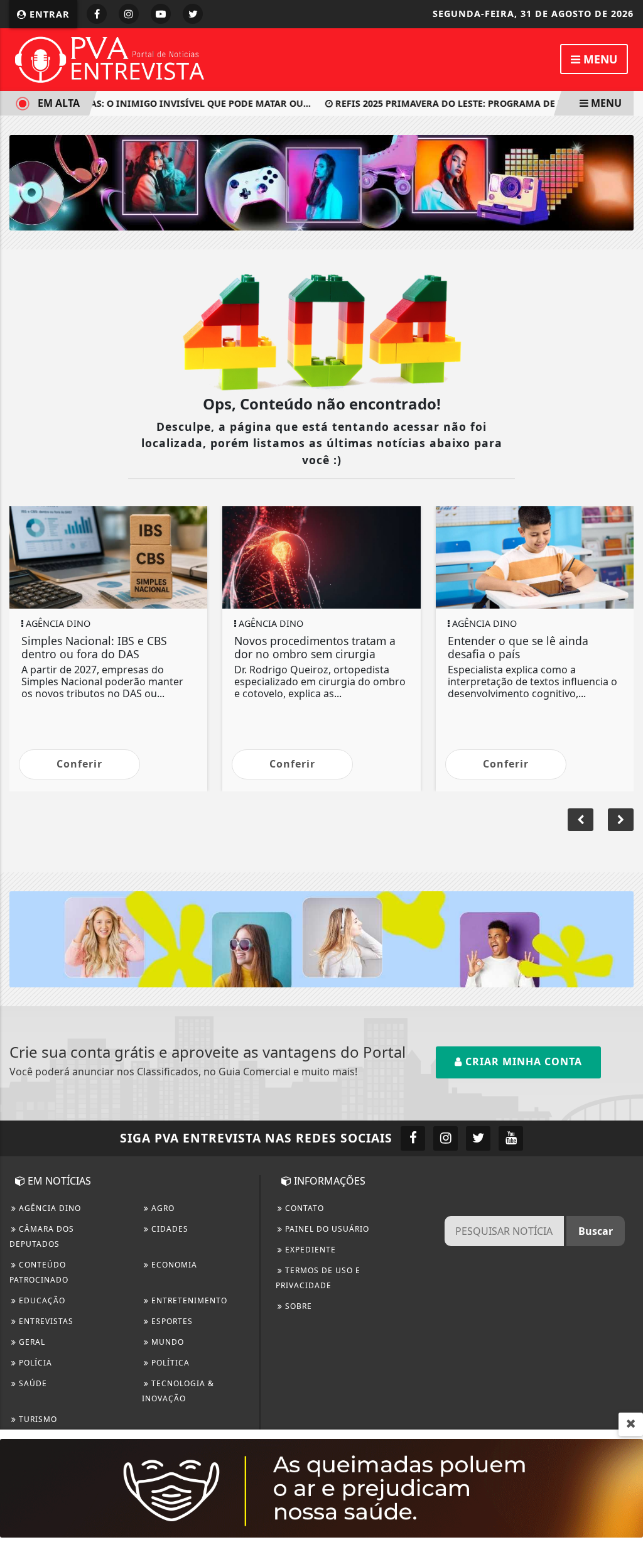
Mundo (166, 1342)
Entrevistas (44, 1321)
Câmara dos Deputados (41, 1236)
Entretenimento (188, 1300)
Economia (173, 1264)
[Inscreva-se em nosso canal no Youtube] (511, 1138)
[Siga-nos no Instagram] (445, 1138)
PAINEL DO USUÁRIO (326, 1229)
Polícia (34, 1362)
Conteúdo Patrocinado (38, 1272)
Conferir (79, 764)
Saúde (31, 1383)
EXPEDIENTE (309, 1249)
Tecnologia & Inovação (178, 1391)
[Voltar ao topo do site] (624, 928)
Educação (40, 1300)
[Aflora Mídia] (321, 181)
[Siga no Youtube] (161, 14)
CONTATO (303, 1208)
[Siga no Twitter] (193, 14)
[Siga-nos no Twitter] (478, 1138)
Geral (30, 1342)
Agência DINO (48, 1208)
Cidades (168, 1229)
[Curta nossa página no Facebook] (413, 1138)
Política (169, 1362)
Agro (162, 1208)
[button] (621, 819)
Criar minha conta (522, 1061)
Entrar (48, 14)
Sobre (297, 1306)
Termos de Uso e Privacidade (318, 1278)
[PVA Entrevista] (109, 58)
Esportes (171, 1321)
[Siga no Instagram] (129, 14)
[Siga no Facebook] (97, 14)
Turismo (36, 1419)
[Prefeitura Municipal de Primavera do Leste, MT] (321, 1487)
